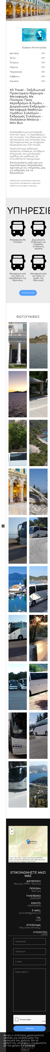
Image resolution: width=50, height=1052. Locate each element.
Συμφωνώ (25, 1050)
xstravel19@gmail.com (30, 913)
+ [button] (12, 829)
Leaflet (11, 858)
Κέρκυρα (36, 891)
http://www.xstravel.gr (30, 928)
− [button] (12, 832)
